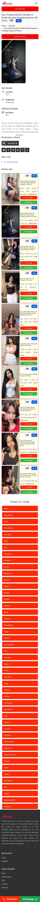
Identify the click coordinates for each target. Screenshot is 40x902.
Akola (6, 612)
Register (5, 861)
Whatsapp (30, 202)
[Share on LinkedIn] (18, 150)
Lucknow (7, 728)
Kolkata (6, 761)
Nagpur (6, 793)
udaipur (6, 774)
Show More (19, 135)
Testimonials (6, 877)
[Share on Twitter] (13, 150)
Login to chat (19, 36)
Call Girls (12, 26)
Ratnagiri (7, 657)
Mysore (6, 580)
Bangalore (8, 573)
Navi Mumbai (9, 644)
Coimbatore (8, 703)
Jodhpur (7, 690)
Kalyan (6, 631)
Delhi (6, 521)
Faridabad (7, 554)
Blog (3, 873)
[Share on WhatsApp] (27, 150)
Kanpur (6, 722)
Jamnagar (7, 534)
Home (4, 26)
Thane (6, 670)
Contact (4, 884)
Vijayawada (8, 515)
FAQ (3, 880)
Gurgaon (7, 560)
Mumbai (7, 638)
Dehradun (7, 735)
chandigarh (8, 780)
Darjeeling (8, 748)
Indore (6, 767)
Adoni (6, 508)
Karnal (6, 567)
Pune (6, 651)
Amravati (7, 618)
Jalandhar (7, 677)
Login (4, 857)
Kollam (6, 586)
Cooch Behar (9, 741)
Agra (5, 716)
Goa (5, 787)
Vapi (5, 547)
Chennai (7, 696)
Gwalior (7, 599)
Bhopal (6, 592)
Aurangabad (8, 625)
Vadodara (7, 806)
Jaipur (6, 683)
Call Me (29, 198)
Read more (32, 194)
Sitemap (5, 887)
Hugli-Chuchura (10, 754)
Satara (6, 664)
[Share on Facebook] (8, 150)
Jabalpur (7, 605)
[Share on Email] (4, 150)
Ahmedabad (8, 528)
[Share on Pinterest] (22, 150)
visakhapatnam (9, 800)
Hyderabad (8, 709)
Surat (6, 541)
